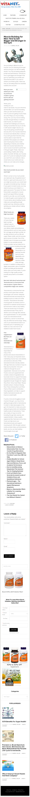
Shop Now (20, 790)
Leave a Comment (9, 505)
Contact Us (14, 790)
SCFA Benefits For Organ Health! (14, 722)
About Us (8, 790)
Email (6, 546)
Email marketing (12, 632)
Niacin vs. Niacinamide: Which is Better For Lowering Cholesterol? (16, 491)
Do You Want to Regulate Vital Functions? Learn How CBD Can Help (16, 455)
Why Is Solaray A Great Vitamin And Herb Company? (13, 775)
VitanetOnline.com (20, 791)
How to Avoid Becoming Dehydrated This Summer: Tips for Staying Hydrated (15, 469)
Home (3, 28)
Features (8, 28)
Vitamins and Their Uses (15, 4)
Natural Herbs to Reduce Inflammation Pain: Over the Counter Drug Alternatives (15, 449)
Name (6, 539)
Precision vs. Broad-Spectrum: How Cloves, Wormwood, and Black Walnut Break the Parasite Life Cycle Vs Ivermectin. (14, 747)
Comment (7, 523)
